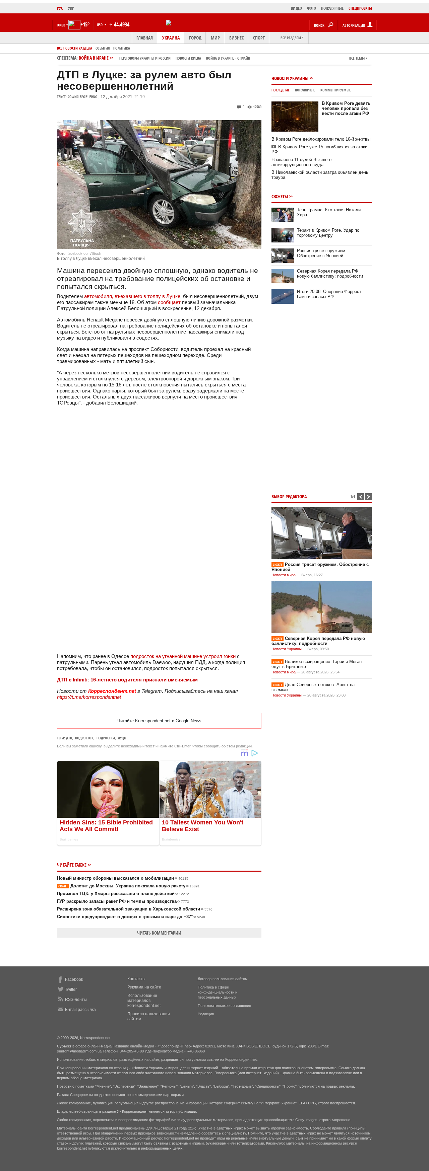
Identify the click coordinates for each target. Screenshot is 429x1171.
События (103, 48)
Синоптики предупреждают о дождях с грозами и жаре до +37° (131, 916)
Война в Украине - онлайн (228, 58)
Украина (171, 37)
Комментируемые (335, 89)
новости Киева (188, 58)
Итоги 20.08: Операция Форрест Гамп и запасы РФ (329, 294)
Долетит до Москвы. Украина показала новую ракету (129, 885)
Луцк (122, 737)
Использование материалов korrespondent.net (144, 1000)
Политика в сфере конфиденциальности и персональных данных (217, 992)
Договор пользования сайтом (223, 979)
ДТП (69, 737)
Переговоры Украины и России (145, 58)
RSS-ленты (76, 999)
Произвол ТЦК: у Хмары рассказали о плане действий (123, 893)
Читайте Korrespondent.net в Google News (159, 720)
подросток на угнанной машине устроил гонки (183, 656)
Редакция (206, 1014)
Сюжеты (279, 196)
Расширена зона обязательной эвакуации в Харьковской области (134, 908)
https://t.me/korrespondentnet (89, 697)
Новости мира (283, 575)
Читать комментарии (159, 933)
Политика (121, 48)
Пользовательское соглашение (224, 1006)
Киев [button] (61, 24)
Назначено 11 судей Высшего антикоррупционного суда (301, 162)
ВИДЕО (296, 8)
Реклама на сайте (144, 987)
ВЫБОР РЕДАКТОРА (289, 496)
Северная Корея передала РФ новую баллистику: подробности (330, 274)
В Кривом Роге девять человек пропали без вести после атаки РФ (346, 108)
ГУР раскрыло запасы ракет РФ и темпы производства (123, 901)
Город (195, 37)
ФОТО (311, 8)
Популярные (305, 89)
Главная (144, 37)
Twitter (71, 989)
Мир (215, 37)
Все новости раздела (74, 48)
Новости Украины (289, 78)
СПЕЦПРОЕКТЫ (360, 8)
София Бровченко (83, 96)
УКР (71, 8)
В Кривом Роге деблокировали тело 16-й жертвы (320, 139)
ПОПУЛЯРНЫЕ (332, 8)
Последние (280, 89)
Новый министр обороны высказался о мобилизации (122, 878)
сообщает (169, 302)
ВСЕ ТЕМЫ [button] (357, 58)
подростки (106, 737)
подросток (84, 737)
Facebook (74, 979)
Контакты (136, 978)
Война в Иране (164, 58)
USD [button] (100, 24)
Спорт (259, 37)
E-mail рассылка (80, 1009)
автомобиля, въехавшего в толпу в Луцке (132, 296)
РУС (60, 8)
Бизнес (236, 37)
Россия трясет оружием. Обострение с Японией (322, 253)
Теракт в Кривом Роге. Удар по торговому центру (328, 233)
